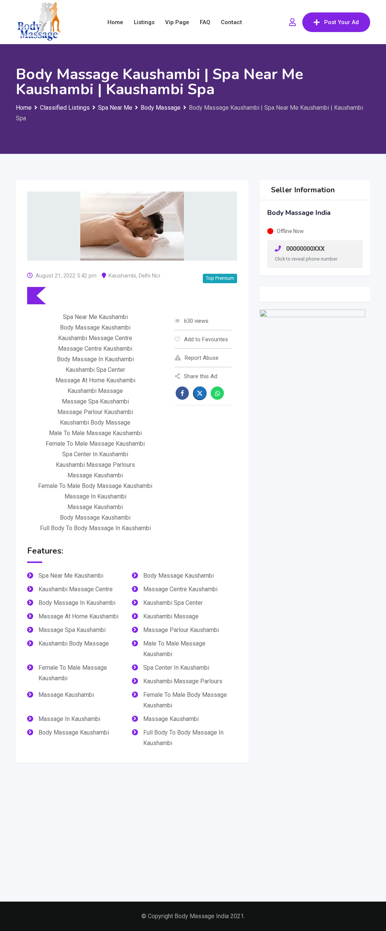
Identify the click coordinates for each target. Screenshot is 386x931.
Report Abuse (202, 357)
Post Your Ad (341, 22)
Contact (231, 22)
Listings (144, 22)
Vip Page (177, 22)
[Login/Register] (292, 22)
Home (115, 22)
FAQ (205, 22)
